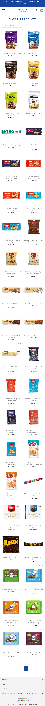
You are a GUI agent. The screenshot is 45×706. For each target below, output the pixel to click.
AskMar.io (33, 704)
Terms (4, 688)
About (5, 684)
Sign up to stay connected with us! (19, 693)
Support (6, 679)
